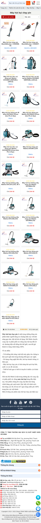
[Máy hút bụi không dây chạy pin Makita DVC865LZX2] (30, 204)
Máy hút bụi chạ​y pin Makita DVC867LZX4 (30, 147)
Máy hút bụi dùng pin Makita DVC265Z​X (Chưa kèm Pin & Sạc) (30, 114)
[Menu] (38, 3)
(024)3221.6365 (29, 492)
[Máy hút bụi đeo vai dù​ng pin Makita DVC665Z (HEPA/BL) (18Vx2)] (30, 63)
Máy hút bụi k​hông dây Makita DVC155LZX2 (10, 252)
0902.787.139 (14, 490)
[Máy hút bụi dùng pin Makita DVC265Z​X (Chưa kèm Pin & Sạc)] (30, 99)
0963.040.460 (13, 498)
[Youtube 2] (20, 402)
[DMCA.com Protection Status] (18, 461)
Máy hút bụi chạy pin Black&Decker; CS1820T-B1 (30, 43)
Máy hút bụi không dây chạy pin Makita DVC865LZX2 (30, 218)
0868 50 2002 (16, 507)
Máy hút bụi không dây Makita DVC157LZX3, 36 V (10, 183)
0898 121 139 (16, 505)
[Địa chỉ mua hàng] (38, 497)
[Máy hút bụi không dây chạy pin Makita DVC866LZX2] (30, 169)
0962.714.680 (20, 492)
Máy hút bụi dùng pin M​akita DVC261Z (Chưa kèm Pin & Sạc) (10, 114)
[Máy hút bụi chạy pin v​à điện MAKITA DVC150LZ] (10, 303)
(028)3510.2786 (32, 490)
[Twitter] (25, 402)
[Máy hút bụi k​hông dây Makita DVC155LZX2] (10, 238)
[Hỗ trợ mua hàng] (38, 503)
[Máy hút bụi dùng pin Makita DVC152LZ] (30, 271)
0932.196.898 (23, 490)
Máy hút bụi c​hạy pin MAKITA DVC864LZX (10, 284)
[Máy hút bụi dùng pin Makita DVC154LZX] (30, 238)
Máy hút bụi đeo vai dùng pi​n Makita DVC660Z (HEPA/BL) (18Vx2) (10, 79)
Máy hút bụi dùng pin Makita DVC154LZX (30, 252)
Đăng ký (20, 425)
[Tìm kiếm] (28, 3)
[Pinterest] (30, 402)
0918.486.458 (11, 492)
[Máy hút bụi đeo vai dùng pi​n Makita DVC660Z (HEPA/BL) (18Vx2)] (10, 63)
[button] (39, 465)
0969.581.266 (11, 500)
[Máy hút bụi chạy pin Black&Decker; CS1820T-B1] (30, 29)
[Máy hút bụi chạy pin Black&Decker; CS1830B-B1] (10, 29)
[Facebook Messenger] (38, 508)
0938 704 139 (12, 503)
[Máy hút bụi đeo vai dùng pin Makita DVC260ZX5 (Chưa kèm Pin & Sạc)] (10, 134)
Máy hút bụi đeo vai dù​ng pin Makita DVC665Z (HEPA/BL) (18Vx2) (30, 78)
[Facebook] (10, 402)
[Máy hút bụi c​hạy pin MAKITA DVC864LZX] (10, 271)
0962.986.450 (12, 494)
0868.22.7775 (13, 496)
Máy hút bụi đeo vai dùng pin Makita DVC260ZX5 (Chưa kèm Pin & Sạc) (10, 149)
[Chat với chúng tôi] (38, 514)
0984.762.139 (12, 502)
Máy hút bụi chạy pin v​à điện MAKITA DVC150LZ (10, 317)
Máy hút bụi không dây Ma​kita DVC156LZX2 (10, 218)
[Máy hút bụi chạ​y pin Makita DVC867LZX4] (30, 134)
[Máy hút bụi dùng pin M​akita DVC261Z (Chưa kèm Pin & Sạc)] (10, 99)
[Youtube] (15, 402)
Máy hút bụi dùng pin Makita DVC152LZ (30, 284)
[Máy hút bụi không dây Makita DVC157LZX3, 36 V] (10, 169)
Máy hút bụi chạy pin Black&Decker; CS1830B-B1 (10, 43)
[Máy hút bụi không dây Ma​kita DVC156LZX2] (10, 204)
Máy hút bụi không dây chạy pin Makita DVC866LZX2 (30, 184)
